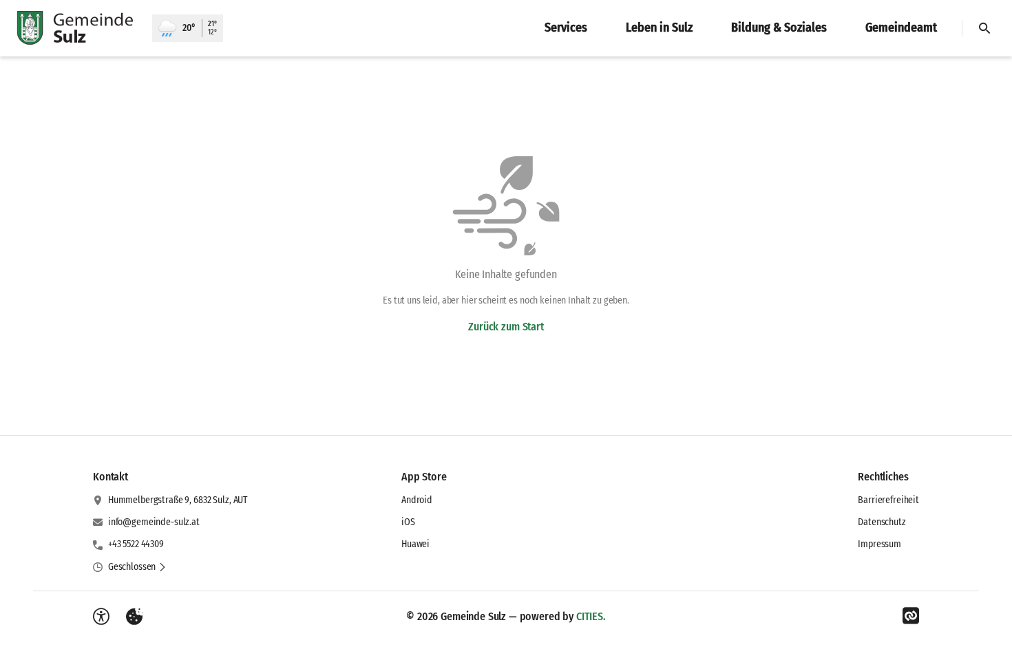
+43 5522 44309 (136, 544)
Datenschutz (881, 522)
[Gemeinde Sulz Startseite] (76, 28)
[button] (137, 567)
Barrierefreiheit (888, 500)
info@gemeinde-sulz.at (154, 522)
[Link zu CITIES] (911, 616)
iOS (408, 522)
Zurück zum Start (505, 326)
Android (416, 500)
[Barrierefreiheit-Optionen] (101, 616)
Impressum (879, 544)
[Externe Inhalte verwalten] (134, 616)
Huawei (415, 544)
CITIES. (591, 616)
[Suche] (984, 28)
